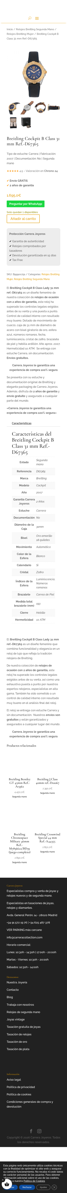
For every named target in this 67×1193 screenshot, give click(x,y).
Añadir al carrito (23, 219)
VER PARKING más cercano (24, 930)
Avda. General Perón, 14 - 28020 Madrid (32, 915)
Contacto (13, 989)
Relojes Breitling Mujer (20, 33)
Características (21, 423)
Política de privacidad (21, 1087)
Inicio (10, 29)
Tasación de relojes (19, 1034)
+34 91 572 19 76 (17, 922)
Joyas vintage (16, 1019)
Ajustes (43, 1187)
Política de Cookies (34, 1181)
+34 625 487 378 (39, 922)
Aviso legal (14, 1079)
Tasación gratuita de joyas (24, 1026)
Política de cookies (19, 1094)
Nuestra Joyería (17, 982)
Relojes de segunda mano (23, 1012)
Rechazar (27, 1187)
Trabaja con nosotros (20, 1004)
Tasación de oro (17, 1041)
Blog (10, 997)
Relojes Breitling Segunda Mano (35, 29)
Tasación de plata (18, 1049)
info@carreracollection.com (24, 937)
